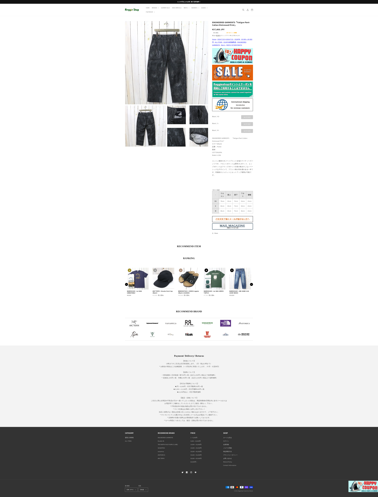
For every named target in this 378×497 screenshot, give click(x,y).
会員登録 (226, 444)
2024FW (237, 39)
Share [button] (216, 233)
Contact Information (229, 465)
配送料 (218, 35)
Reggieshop (240, 491)
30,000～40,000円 (196, 451)
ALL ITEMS (218, 42)
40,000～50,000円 (196, 455)
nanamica (161, 451)
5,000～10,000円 (195, 441)
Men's (223, 45)
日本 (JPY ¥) (130, 489)
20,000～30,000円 (196, 448)
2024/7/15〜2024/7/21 (225, 39)
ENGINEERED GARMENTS (165, 437)
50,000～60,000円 (196, 458)
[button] (155, 8)
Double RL (161, 441)
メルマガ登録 (227, 448)
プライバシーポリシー (230, 455)
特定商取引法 (227, 451)
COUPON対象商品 (229, 42)
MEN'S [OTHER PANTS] (234, 45)
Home (214, 39)
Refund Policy (227, 462)
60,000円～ (193, 462)
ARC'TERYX (161, 458)
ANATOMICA (161, 455)
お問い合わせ (227, 458)
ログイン (226, 441)
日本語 (142, 489)
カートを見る (227, 437)
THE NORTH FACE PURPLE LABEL (168, 444)
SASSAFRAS (161, 448)
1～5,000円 (193, 437)
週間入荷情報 (129, 437)
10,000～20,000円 (195, 444)
